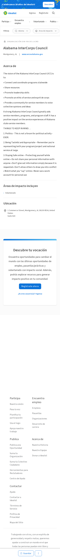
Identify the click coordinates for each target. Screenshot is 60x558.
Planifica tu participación (16, 416)
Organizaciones (39, 418)
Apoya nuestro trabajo (17, 430)
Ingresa (32, 13)
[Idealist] (9, 13)
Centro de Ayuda (17, 478)
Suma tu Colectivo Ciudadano (18, 463)
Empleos (36, 408)
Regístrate (43, 13)
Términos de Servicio (16, 507)
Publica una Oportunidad (16, 446)
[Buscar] (53, 13)
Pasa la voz (15, 409)
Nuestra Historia (40, 444)
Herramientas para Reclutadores (19, 472)
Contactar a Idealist (15, 499)
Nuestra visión (16, 404)
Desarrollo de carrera (38, 425)
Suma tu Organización (16, 455)
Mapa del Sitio (16, 522)
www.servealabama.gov (32, 54)
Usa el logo (15, 423)
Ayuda (12, 491)
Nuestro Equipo (39, 450)
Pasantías (36, 413)
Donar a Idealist (39, 455)
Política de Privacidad (15, 516)
